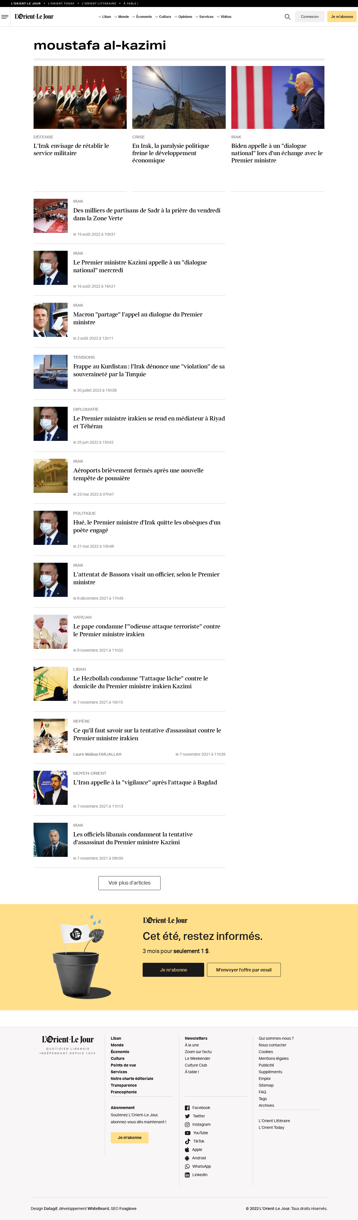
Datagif (50, 1208)
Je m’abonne (173, 970)
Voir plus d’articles (129, 882)
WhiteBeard (98, 1208)
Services (119, 1071)
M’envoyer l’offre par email (244, 970)
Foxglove (127, 1208)
